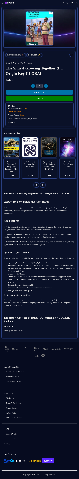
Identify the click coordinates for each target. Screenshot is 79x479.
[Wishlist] (67, 3)
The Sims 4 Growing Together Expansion (46, 208)
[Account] (76, 3)
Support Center (11, 434)
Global (22, 115)
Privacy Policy (11, 408)
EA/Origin (24, 108)
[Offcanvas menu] (2, 3)
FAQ (7, 429)
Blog (7, 444)
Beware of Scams (12, 439)
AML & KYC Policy (13, 418)
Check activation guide (15, 111)
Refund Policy (11, 413)
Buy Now (39, 98)
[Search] (63, 3)
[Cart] (72, 3)
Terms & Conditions (13, 403)
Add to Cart (39, 92)
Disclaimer (10, 398)
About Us (9, 393)
